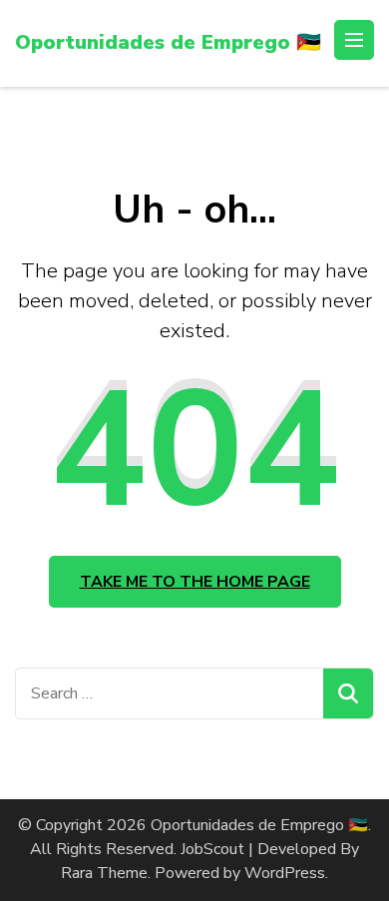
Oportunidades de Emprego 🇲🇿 (168, 42)
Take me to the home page (195, 582)
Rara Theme (104, 873)
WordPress (284, 873)
